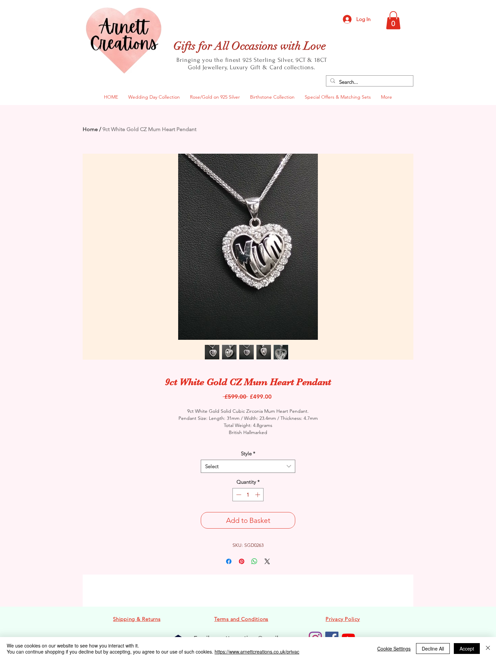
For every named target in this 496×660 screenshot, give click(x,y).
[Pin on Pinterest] (242, 561)
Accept (467, 648)
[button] (393, 20)
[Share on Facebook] (229, 561)
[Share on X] (267, 561)
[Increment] (258, 494)
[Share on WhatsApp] (254, 561)
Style (248, 453)
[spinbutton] (248, 494)
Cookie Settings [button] (394, 648)
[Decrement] (238, 494)
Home (90, 129)
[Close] (488, 648)
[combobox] (248, 466)
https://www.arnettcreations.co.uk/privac (257, 651)
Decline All (433, 648)
